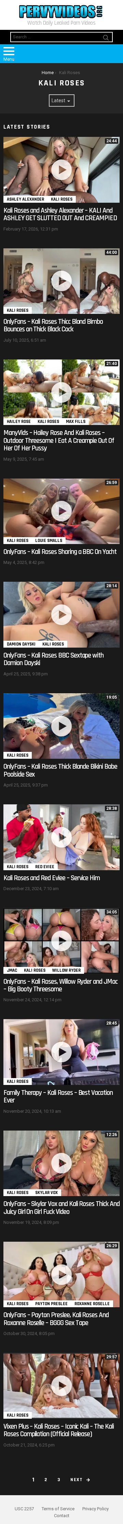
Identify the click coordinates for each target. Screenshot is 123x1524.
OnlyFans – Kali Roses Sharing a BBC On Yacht (60, 551)
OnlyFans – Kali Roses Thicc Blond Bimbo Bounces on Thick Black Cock (53, 325)
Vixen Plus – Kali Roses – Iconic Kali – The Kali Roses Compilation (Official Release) (58, 1430)
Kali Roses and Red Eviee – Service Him (51, 878)
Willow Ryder (66, 970)
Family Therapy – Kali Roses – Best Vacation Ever (58, 1096)
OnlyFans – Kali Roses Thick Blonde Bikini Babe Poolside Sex (60, 770)
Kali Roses (61, 199)
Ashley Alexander (25, 199)
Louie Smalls (48, 540)
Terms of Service (58, 1508)
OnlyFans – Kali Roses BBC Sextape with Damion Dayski (53, 659)
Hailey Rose (19, 421)
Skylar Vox (46, 1192)
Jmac (12, 970)
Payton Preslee (51, 1304)
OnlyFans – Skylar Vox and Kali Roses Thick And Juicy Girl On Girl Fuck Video (61, 1207)
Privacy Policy (95, 1508)
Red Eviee (44, 867)
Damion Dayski (21, 644)
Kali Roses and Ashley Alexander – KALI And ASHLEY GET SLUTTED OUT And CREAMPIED (60, 214)
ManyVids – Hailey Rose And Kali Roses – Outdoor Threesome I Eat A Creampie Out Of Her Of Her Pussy (58, 440)
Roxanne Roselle (92, 1304)
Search (106, 39)
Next (76, 1480)
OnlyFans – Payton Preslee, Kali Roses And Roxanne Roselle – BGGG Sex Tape (56, 1318)
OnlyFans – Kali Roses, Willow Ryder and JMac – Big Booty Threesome (60, 985)
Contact (61, 1515)
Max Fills (75, 421)
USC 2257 (24, 1508)
